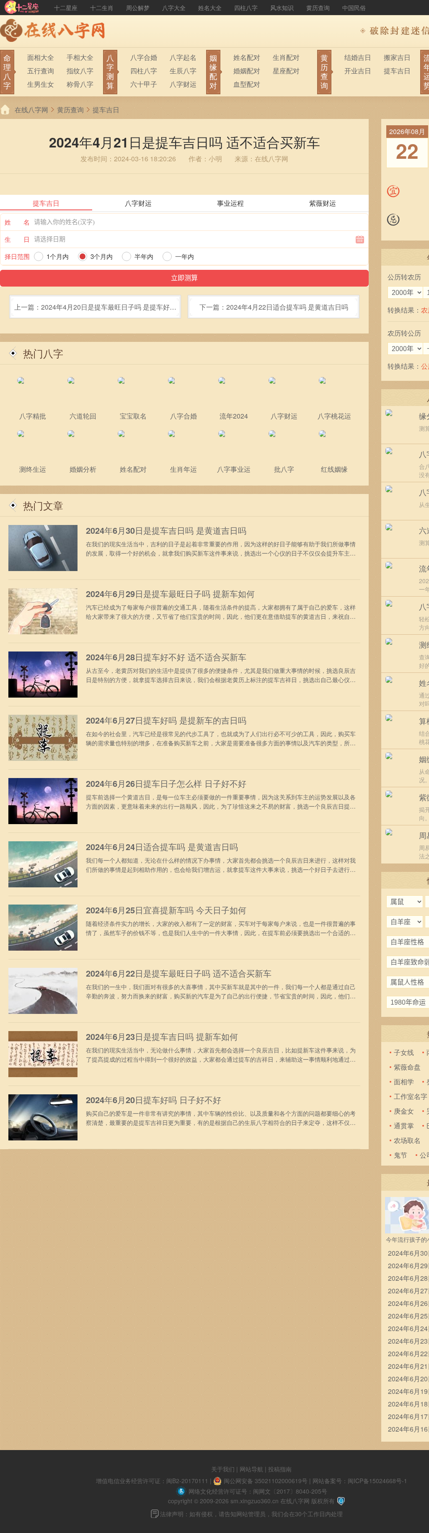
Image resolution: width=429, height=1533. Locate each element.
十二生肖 (102, 7)
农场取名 (407, 1140)
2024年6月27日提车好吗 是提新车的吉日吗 (166, 720)
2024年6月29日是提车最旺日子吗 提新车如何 (170, 593)
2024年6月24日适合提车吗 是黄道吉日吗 (162, 846)
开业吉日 (357, 70)
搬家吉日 (397, 57)
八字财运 (183, 84)
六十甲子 (143, 84)
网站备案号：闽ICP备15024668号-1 (360, 1480)
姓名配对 (246, 57)
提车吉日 (397, 70)
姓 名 (17, 221)
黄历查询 (318, 7)
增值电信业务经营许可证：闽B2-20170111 (152, 1480)
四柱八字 (246, 7)
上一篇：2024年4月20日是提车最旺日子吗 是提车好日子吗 (95, 310)
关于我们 (223, 1469)
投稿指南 (280, 1469)
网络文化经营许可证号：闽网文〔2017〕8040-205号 (258, 1491)
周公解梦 (138, 7)
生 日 (17, 239)
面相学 (404, 1081)
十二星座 (66, 7)
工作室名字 (410, 1096)
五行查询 (40, 70)
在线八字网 (31, 109)
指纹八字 (80, 70)
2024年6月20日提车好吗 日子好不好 (153, 1099)
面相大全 (40, 57)
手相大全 (80, 57)
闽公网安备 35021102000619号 (266, 1480)
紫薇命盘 (407, 1067)
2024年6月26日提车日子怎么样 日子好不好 (166, 783)
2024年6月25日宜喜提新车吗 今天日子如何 (166, 910)
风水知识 (282, 7)
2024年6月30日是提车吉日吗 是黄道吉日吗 (166, 530)
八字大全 (174, 7)
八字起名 (183, 57)
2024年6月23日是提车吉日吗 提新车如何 (162, 1036)
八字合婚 (143, 57)
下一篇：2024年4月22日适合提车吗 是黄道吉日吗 (273, 307)
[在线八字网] (54, 31)
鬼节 (400, 1155)
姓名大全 (210, 7)
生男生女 (40, 84)
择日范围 (17, 256)
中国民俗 (354, 7)
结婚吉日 (357, 57)
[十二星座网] (22, 7)
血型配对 (246, 84)
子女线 (404, 1052)
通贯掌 (404, 1125)
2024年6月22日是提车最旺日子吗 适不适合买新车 (178, 973)
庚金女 (404, 1111)
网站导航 (251, 1469)
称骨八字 (80, 84)
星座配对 (286, 70)
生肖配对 (286, 57)
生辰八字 (183, 70)
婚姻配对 (246, 70)
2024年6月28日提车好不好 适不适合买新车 (166, 656)
